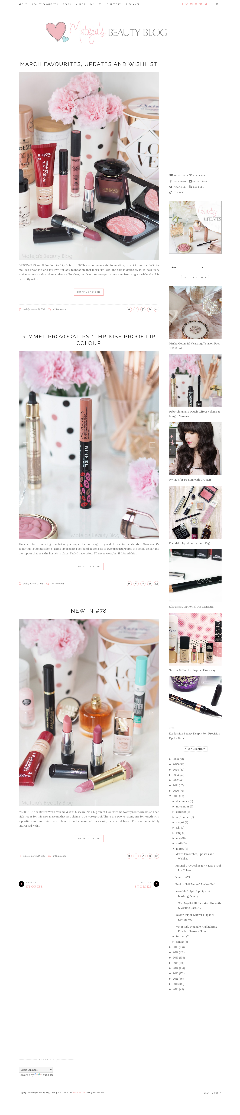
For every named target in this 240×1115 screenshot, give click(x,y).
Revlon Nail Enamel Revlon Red (195, 884)
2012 (175, 978)
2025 (176, 764)
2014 (175, 968)
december (182, 801)
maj (178, 838)
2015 (175, 962)
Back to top (211, 1092)
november (182, 806)
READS (67, 4)
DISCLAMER (133, 4)
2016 (175, 957)
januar (180, 941)
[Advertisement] (195, 115)
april (179, 843)
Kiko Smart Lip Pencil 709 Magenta (191, 606)
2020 (176, 790)
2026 (176, 759)
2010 (175, 989)
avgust (180, 822)
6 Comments (59, 309)
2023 (176, 775)
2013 (175, 973)
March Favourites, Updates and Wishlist (89, 64)
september (183, 817)
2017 (175, 952)
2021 (175, 785)
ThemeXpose (79, 1092)
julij (178, 827)
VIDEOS (80, 4)
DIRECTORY (114, 4)
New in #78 (89, 611)
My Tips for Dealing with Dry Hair (190, 479)
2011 (175, 984)
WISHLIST (96, 4)
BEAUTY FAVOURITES (45, 4)
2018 (175, 947)
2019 (175, 796)
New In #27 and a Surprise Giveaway (192, 670)
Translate (47, 1074)
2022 (176, 780)
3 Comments (57, 583)
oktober (181, 811)
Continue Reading (89, 292)
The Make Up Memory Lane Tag (189, 543)
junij (178, 833)
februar (181, 936)
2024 (176, 769)
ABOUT (23, 4)
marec (180, 848)
